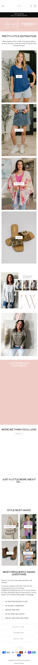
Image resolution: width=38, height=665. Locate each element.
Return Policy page (18, 595)
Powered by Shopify (19, 663)
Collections (18, 639)
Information (18, 633)
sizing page (30, 595)
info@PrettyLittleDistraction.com (12, 590)
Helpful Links (18, 627)
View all (19, 433)
